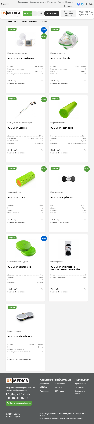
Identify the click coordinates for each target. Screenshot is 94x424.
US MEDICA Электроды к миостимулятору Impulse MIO (65, 268)
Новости (69, 2)
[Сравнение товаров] (40, 13)
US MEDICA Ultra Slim (60, 58)
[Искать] (34, 13)
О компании (23, 2)
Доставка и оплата (38, 2)
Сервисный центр (80, 392)
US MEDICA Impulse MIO (61, 197)
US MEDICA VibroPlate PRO (20, 336)
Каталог (30, 13)
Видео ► (12, 29)
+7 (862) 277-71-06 (85, 12)
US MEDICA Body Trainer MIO (21, 58)
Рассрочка (51, 2)
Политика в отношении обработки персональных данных (61, 418)
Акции (61, 2)
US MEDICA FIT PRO (16, 197)
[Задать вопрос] (42, 80)
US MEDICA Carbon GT (18, 128)
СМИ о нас (59, 391)
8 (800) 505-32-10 (86, 15)
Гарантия (43, 387)
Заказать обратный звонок (68, 13)
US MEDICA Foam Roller (61, 128)
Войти (91, 4)
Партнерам (79, 387)
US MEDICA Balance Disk (19, 267)
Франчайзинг (80, 384)
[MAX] (78, 4)
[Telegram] (82, 4)
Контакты (68, 6)
